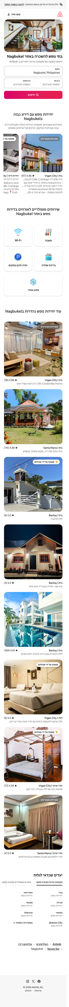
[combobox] (33, 73)
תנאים (28, 990)
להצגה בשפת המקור (14, 4)
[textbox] (48, 84)
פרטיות (37, 990)
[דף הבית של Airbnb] (59, 14)
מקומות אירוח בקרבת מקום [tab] (49, 882)
